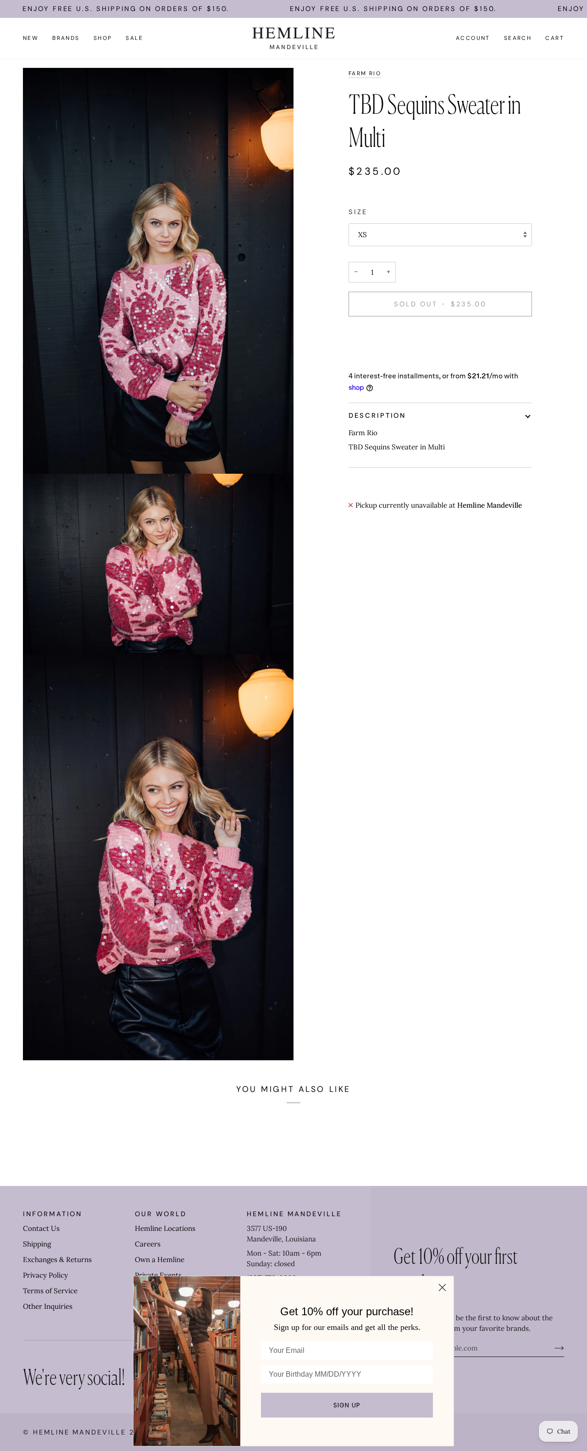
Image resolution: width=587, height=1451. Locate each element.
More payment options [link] (385, 360)
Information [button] (52, 1213)
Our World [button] (160, 1213)
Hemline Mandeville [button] (294, 1213)
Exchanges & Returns (57, 1259)
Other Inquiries (47, 1306)
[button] (66, 38)
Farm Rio (365, 73)
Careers (148, 1244)
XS (362, 234)
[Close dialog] (442, 1287)
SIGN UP (346, 1405)
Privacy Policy (45, 1275)
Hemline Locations (165, 1228)
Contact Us (41, 1228)
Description (377, 415)
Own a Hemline (159, 1259)
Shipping (37, 1244)
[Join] (552, 1348)
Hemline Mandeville (79, 1432)
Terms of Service (50, 1290)
